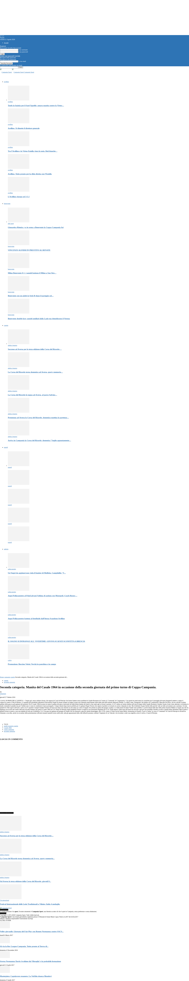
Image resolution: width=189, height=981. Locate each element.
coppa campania (9, 729)
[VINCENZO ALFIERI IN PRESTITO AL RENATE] (18, 244)
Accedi (6, 43)
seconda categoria (9, 682)
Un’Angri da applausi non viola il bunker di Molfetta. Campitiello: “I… (37, 573)
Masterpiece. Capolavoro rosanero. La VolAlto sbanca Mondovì (26, 976)
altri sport (11, 223)
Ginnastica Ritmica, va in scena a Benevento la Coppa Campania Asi (35, 227)
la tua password (23, 52)
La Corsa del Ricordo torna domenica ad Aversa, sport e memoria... (27, 858)
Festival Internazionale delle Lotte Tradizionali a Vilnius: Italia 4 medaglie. (30, 904)
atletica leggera (12, 345)
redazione (3, 694)
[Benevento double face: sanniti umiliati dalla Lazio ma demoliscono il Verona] (18, 313)
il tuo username (23, 50)
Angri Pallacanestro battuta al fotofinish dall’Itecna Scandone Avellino (36, 619)
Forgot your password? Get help (10, 56)
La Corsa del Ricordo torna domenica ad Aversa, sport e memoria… (35, 372)
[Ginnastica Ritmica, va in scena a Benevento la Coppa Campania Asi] (18, 222)
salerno (6, 549)
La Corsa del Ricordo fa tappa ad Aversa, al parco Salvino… (32, 395)
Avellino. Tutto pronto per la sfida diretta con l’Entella (30, 174)
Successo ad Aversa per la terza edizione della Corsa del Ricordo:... (26, 836)
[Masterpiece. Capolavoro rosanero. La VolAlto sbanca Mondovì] (5, 972)
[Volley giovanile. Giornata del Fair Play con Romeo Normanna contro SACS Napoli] (5, 927)
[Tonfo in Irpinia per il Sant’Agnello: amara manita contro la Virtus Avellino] (18, 100)
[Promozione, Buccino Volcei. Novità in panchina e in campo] (18, 658)
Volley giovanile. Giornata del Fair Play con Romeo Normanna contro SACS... (31, 931)
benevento (7, 203)
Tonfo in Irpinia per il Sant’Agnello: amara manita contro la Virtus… (36, 106)
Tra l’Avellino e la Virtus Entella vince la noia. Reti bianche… (32, 151)
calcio (10, 660)
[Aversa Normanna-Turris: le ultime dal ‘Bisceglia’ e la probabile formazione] (5, 957)
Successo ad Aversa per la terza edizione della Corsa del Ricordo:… (35, 349)
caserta (6, 325)
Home (2, 677)
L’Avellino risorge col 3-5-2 (19, 197)
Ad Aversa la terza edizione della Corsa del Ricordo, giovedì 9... (25, 881)
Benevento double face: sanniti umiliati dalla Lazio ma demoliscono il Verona (39, 319)
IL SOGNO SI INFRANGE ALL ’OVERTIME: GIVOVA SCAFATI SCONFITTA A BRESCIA (46, 641)
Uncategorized (4, 900)
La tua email (22, 61)
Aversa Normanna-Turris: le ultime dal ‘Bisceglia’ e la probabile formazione (30, 961)
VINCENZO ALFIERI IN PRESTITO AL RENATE (29, 250)
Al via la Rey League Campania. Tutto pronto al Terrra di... (24, 946)
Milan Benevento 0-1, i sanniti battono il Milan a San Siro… (32, 273)
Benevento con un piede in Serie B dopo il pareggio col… (31, 296)
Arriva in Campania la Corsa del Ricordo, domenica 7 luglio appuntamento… (39, 440)
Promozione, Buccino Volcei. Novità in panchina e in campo (32, 664)
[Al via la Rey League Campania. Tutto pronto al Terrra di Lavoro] (5, 942)
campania (7, 677)
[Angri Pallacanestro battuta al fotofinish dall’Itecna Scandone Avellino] (18, 613)
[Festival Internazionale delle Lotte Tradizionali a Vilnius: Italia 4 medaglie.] (10, 898)
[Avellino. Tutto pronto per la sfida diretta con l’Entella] (18, 168)
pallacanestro (12, 569)
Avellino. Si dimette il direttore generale (23, 128)
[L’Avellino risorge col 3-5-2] (18, 191)
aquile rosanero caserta (11, 726)
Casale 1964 (8, 728)
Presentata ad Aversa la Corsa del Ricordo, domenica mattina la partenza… (38, 418)
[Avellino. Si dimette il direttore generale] (18, 123)
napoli (6, 447)
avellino (6, 82)
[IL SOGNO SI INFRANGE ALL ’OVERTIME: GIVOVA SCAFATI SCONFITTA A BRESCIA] (18, 636)
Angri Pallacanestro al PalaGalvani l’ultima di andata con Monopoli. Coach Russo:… (42, 596)
